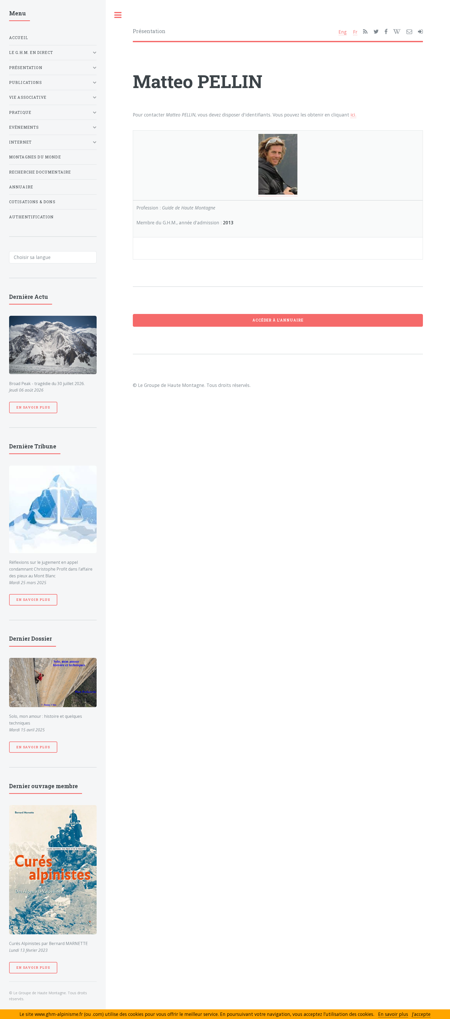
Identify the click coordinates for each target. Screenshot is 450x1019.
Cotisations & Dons (32, 201)
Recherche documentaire (40, 172)
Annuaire (21, 186)
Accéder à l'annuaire (277, 320)
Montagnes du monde (35, 157)
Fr (355, 32)
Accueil (18, 37)
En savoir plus (33, 407)
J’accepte (421, 1014)
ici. (353, 115)
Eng (343, 32)
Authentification (31, 216)
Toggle (118, 15)
